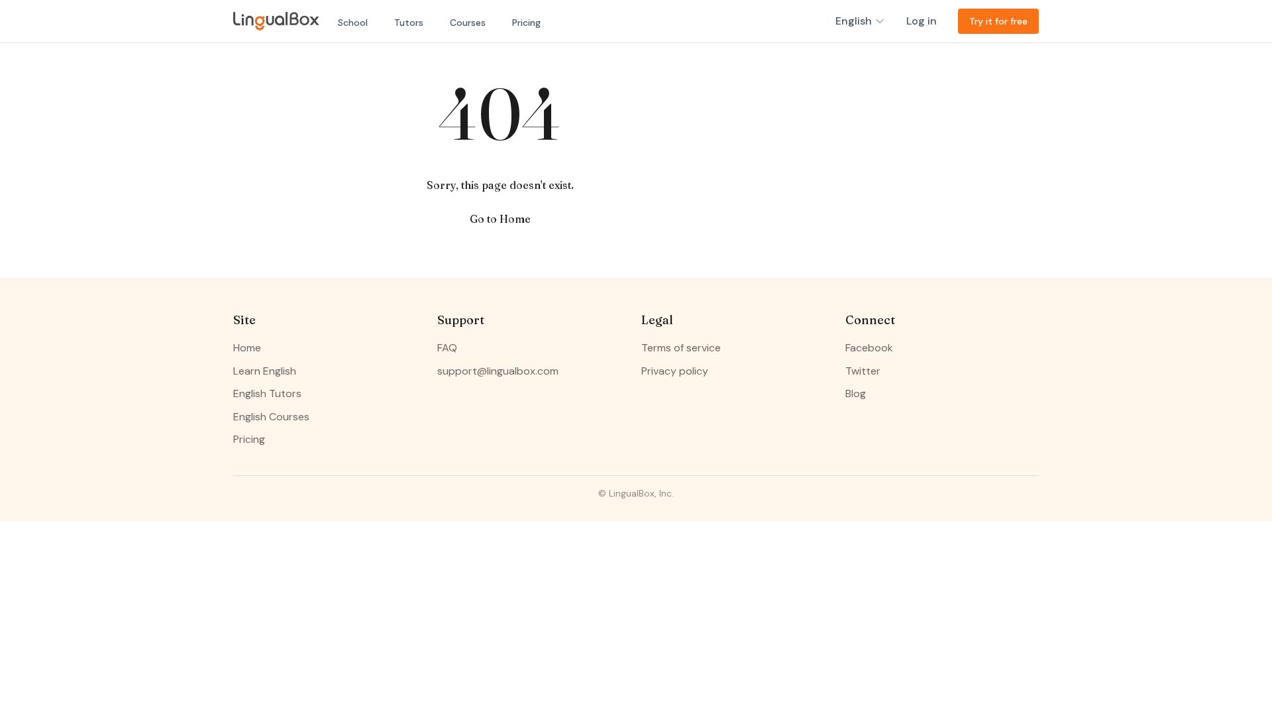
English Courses (271, 417)
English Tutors (267, 393)
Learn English (264, 371)
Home (247, 348)
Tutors (408, 23)
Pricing (526, 23)
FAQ (447, 348)
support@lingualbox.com (497, 371)
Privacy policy (674, 371)
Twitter (862, 371)
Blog (855, 393)
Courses (468, 23)
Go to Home (500, 218)
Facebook (869, 348)
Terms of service (681, 348)
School (353, 23)
